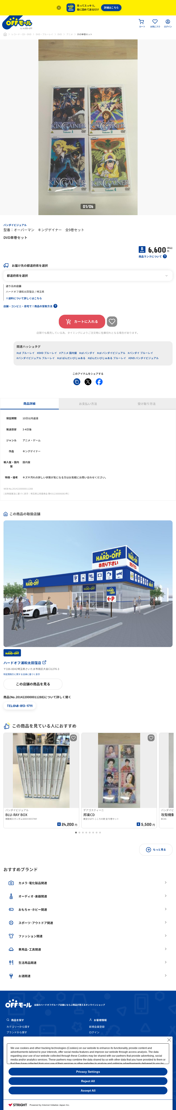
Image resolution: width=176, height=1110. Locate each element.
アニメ (69, 34)
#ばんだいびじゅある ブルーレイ (107, 358)
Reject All (88, 1081)
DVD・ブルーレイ (44, 34)
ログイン (94, 1032)
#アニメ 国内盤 (68, 353)
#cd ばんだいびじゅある (71, 358)
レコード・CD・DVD (21, 34)
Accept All (88, 1090)
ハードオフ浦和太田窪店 (22, 663)
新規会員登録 (97, 1027)
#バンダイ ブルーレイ (140, 353)
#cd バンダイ (87, 353)
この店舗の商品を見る (33, 684)
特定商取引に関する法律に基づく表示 (21, 674)
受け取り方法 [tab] (147, 404)
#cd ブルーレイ (26, 353)
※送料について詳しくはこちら (24, 298)
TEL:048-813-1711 (19, 706)
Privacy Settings (88, 1071)
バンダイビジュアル (15, 225)
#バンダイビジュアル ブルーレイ (36, 358)
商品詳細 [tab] (29, 403)
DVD (60, 34)
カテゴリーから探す (18, 1027)
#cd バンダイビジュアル (111, 353)
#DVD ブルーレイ (47, 353)
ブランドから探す (16, 1032)
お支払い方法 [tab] (88, 404)
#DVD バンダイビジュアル (143, 358)
